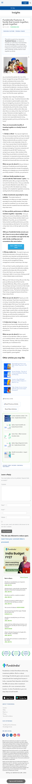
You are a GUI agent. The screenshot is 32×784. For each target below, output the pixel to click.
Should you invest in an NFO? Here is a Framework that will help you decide (14, 601)
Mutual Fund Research (11, 18)
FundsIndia (20, 465)
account (5, 465)
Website (3, 517)
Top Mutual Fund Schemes (9, 724)
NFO (5, 21)
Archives (6, 27)
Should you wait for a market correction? (15, 595)
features (14, 465)
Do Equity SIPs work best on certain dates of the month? (15, 639)
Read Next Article (10, 409)
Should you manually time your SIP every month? (15, 618)
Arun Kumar (20, 607)
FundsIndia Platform (8, 31)
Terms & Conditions (8, 716)
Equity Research (9, 19)
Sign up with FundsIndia (16, 781)
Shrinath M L (8, 614)
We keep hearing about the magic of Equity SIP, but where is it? (15, 611)
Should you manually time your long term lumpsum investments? (15, 582)
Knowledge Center (7, 726)
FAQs (4, 710)
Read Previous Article (11, 404)
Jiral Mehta (8, 585)
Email (3, 509)
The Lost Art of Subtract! (11, 607)
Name (3, 505)
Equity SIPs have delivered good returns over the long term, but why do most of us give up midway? (16, 626)
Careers (5, 707)
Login (25, 2)
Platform (7, 26)
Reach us (5, 712)
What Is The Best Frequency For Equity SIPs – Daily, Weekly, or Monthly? (15, 633)
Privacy (4, 714)
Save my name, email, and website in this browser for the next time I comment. (15, 525)
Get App (13, 8)
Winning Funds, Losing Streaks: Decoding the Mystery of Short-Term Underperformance (16, 589)
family (9, 465)
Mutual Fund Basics (10, 16)
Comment (3, 484)
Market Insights (9, 24)
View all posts (24, 577)
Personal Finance (9, 23)
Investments (6, 466)
